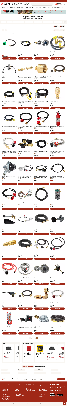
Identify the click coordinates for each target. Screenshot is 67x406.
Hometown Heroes (41, 389)
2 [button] (34, 337)
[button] (29, 1)
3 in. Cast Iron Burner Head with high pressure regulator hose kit (25, 227)
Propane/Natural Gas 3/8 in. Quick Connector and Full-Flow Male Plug (24, 77)
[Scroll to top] (64, 403)
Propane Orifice (54, 101)
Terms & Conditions (41, 391)
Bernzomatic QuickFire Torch (9, 302)
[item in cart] (65, 4)
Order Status (4, 386)
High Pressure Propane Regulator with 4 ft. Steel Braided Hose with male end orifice (9, 152)
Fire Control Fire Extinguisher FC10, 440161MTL (57, 127)
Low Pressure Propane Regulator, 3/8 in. (41, 327)
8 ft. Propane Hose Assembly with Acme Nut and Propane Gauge (41, 177)
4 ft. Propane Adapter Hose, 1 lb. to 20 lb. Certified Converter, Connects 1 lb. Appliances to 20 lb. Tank (57, 177)
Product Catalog (18, 393)
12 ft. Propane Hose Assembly (41, 101)
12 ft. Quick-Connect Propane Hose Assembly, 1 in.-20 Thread (41, 202)
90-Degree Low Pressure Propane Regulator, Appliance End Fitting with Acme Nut (57, 227)
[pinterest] (52, 387)
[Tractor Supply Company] (5, 4)
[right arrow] (65, 22)
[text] (39, 18)
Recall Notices (4, 394)
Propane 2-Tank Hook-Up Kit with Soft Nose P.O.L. (57, 51)
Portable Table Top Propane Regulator (8, 177)
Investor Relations (18, 388)
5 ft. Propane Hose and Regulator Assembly (25, 51)
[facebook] (50, 387)
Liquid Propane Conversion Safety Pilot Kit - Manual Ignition (57, 277)
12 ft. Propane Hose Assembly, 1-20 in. (9, 102)
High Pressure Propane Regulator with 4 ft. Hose (9, 202)
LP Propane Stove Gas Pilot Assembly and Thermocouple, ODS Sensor (25, 202)
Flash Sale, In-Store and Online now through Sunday (13, 1)
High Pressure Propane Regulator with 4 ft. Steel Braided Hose (57, 152)
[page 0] (30, 337)
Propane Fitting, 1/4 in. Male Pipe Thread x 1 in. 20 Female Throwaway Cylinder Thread (41, 77)
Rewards (39, 388)
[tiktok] (60, 387)
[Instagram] (55, 387)
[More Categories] (64, 7)
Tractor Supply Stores (18, 394)
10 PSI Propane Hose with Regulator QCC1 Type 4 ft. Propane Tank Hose (57, 252)
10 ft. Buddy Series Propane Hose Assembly (25, 302)
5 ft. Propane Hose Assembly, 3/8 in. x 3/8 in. (41, 152)
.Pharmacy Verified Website (19, 395)
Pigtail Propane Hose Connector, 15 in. (9, 51)
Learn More (52, 393)
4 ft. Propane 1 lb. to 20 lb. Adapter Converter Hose (25, 127)
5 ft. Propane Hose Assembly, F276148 (57, 327)
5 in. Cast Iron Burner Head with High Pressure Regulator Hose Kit (24, 177)
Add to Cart (9, 360)
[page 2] (37, 337)
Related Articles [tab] (40, 366)
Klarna (39, 397)
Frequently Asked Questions (7, 391)
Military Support (17, 391)
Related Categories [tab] (28, 366)
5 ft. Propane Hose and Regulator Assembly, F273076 (41, 252)
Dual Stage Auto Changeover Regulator (8, 77)
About (39, 386)
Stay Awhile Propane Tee (24, 151)
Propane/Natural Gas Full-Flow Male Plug (9, 252)
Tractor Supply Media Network (31, 393)
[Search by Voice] (51, 4)
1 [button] (32, 337)
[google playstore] (59, 395)
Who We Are (17, 386)
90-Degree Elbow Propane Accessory (40, 302)
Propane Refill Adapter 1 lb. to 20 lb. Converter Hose (41, 127)
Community (17, 390)
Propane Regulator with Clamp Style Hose (8, 277)
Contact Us (4, 393)
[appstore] (52, 395)
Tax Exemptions (5, 390)
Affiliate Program (29, 389)
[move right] (18, 353)
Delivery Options (5, 389)
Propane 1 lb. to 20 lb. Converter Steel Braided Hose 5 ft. (57, 302)
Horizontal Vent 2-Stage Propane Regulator (41, 277)
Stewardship (17, 389)
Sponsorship (28, 388)
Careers (27, 386)
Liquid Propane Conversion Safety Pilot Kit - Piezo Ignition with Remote (25, 327)
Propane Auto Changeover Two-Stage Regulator (57, 202)
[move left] (4, 353)
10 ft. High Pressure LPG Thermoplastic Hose (40, 227)
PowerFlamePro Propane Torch (8, 326)
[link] (24, 18)
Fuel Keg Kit (5, 227)
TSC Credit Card (41, 396)
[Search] (33, 4)
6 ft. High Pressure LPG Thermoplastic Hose (24, 252)
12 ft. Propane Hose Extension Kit (25, 102)
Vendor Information (29, 391)
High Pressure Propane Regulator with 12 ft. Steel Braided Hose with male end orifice (25, 277)
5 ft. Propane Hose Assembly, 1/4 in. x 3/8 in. (9, 127)
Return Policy (4, 388)
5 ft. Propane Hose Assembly (57, 76)
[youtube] (57, 387)
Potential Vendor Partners (30, 390)
